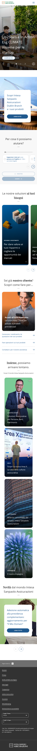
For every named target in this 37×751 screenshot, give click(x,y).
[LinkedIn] (12, 663)
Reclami (4, 670)
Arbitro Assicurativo (7, 694)
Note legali (5, 684)
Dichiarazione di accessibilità (10, 708)
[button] (3, 64)
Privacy (4, 675)
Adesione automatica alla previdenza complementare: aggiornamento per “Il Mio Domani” (18, 617)
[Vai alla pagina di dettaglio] (19, 402)
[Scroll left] (28, 166)
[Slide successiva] (21, 649)
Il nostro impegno (15, 574)
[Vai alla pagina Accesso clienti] (18, 311)
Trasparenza (5, 689)
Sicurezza (5, 699)
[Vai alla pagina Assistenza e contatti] (33, 342)
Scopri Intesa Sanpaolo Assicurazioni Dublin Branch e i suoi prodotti (15, 102)
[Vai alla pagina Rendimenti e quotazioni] (33, 335)
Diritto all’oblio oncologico (9, 680)
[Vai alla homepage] (8, 2)
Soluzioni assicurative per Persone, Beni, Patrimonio (16, 419)
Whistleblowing (6, 704)
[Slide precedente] (16, 649)
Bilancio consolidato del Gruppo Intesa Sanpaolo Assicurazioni (18, 520)
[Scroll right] (33, 166)
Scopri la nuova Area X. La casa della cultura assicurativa (17, 469)
